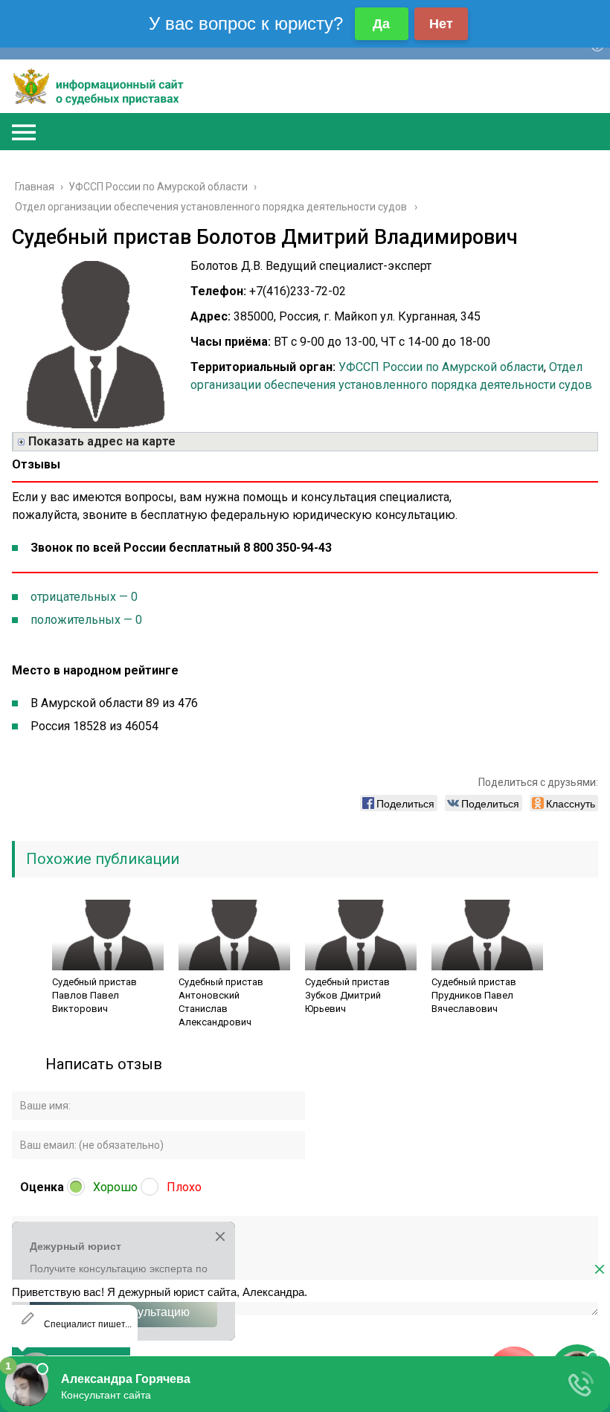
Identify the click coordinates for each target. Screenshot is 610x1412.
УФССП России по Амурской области (441, 367)
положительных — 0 (86, 620)
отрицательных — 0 (84, 597)
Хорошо (115, 1187)
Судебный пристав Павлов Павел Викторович (94, 995)
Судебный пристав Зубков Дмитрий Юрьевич (347, 995)
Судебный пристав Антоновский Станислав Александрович (221, 1002)
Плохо (184, 1187)
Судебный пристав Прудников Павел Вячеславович (473, 995)
